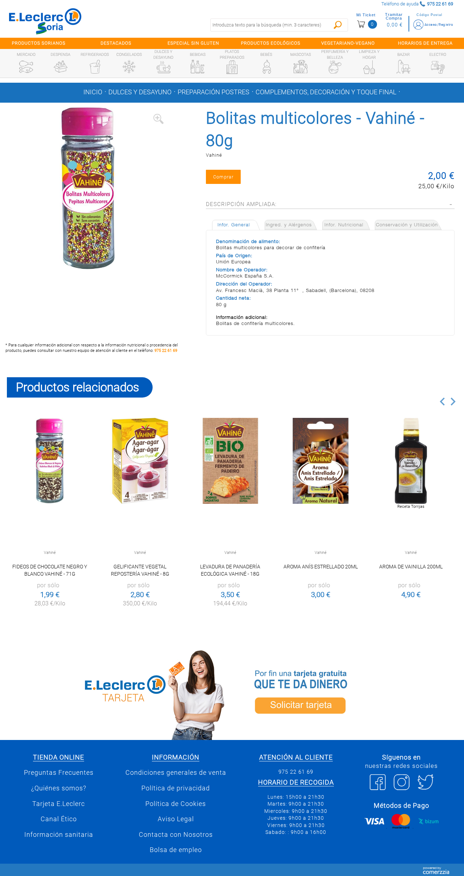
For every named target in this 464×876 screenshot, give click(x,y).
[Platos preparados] (232, 67)
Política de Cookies (175, 803)
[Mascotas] (300, 67)
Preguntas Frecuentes (59, 772)
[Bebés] (266, 67)
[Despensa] (60, 67)
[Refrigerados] (95, 67)
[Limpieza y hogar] (369, 67)
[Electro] (438, 67)
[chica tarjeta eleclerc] (116, 693)
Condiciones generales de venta (175, 772)
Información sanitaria (58, 834)
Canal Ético (59, 819)
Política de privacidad (175, 788)
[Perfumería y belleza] (335, 67)
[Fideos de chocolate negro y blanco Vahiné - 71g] (50, 461)
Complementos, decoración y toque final (326, 92)
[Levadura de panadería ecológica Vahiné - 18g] (230, 461)
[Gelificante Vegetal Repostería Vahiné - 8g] (140, 461)
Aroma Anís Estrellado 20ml (320, 566)
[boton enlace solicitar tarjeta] (348, 693)
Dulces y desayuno (139, 92)
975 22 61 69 (165, 350)
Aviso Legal (176, 819)
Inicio (92, 92)
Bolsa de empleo (176, 850)
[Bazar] (403, 67)
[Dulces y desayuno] (163, 67)
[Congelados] (129, 67)
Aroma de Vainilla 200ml (411, 566)
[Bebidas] (197, 67)
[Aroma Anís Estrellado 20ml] (321, 461)
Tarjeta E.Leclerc (58, 803)
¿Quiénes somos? (58, 788)
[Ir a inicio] (45, 21)
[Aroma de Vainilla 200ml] (411, 461)
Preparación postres (213, 92)
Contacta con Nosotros (176, 834)
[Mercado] (26, 67)
